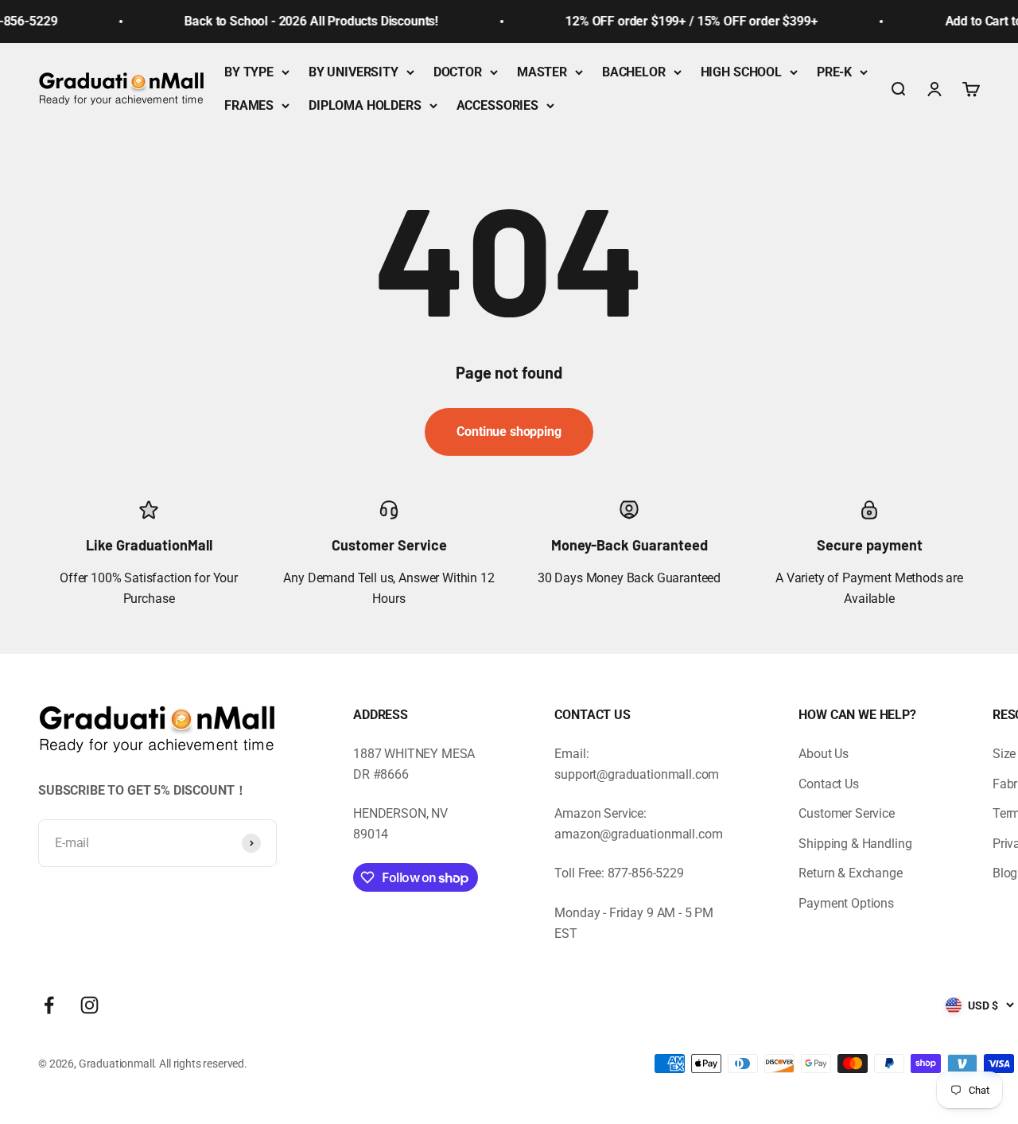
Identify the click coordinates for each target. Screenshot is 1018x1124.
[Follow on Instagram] (89, 1005)
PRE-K (834, 72)
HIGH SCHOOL (741, 72)
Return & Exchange (850, 873)
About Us (823, 753)
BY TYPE (249, 72)
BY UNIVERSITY (353, 72)
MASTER (542, 72)
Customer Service (846, 813)
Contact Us (828, 783)
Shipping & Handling (854, 843)
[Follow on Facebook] (49, 1005)
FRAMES (249, 105)
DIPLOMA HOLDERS (365, 105)
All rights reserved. (203, 1063)
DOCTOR (457, 72)
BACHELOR (634, 72)
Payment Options (846, 903)
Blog (1005, 873)
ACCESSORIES (497, 105)
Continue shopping (509, 431)
